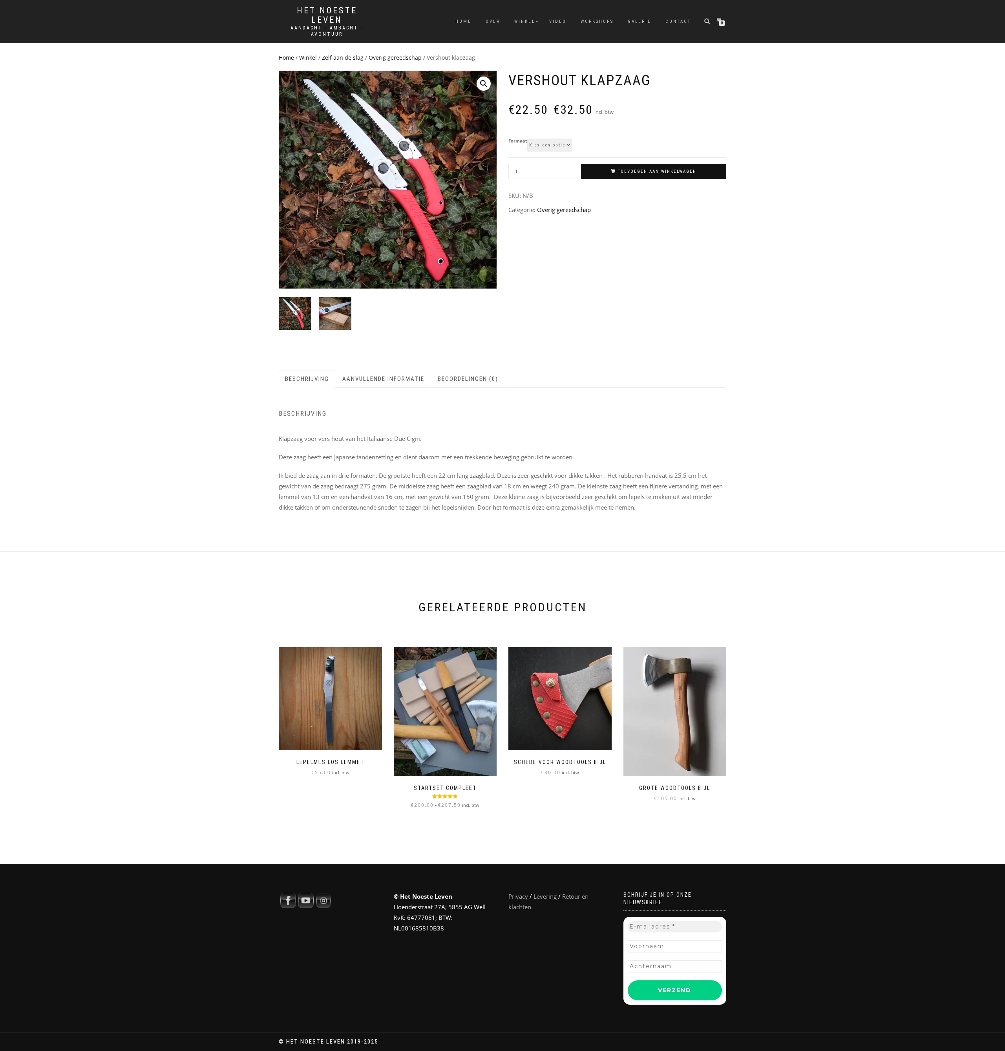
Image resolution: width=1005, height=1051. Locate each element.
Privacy (518, 896)
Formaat (517, 141)
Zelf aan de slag (343, 57)
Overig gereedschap (395, 57)
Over (493, 21)
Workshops (597, 21)
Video (557, 21)
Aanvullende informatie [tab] (383, 378)
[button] (484, 84)
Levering (545, 896)
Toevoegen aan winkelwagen (657, 171)
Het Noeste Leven (327, 15)
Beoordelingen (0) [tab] (468, 378)
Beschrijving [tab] (307, 378)
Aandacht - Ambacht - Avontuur (327, 31)
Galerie (639, 21)
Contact (678, 21)
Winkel (524, 21)
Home (463, 21)
